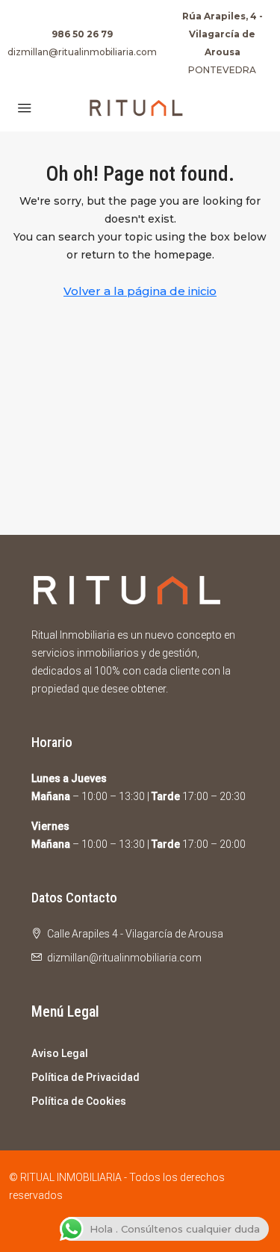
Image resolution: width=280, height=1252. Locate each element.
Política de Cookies (78, 1101)
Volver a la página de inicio (140, 291)
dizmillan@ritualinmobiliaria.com (82, 52)
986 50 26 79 (82, 34)
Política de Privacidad (85, 1077)
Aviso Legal (59, 1053)
